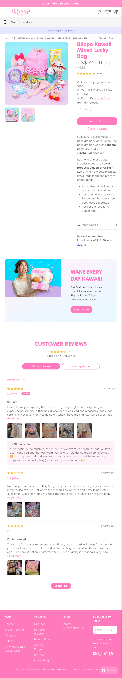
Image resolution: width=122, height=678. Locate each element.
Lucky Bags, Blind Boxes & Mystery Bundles (34, 38)
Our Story (40, 624)
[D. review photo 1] (15, 568)
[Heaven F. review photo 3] (49, 430)
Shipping (10, 635)
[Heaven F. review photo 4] (67, 430)
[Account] (100, 11)
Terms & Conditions (83, 669)
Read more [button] (14, 418)
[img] (15, 388)
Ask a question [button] (81, 366)
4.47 (69, 352)
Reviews (39, 654)
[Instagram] (100, 654)
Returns (10, 641)
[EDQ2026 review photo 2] (32, 509)
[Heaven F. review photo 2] (32, 430)
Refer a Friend (43, 639)
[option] (61, 30)
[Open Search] (5, 22)
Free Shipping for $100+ (61, 30)
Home (7, 38)
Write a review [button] (41, 366)
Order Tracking (14, 629)
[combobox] (26, 22)
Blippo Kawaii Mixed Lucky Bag (72, 38)
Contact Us (12, 624)
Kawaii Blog (41, 660)
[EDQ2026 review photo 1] (15, 509)
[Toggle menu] (5, 12)
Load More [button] (61, 585)
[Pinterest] (111, 654)
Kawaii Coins (103, 98)
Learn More (81, 309)
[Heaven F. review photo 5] (84, 430)
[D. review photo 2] (32, 568)
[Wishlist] (107, 12)
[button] (84, 73)
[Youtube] (95, 654)
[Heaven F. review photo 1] (15, 430)
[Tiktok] (105, 654)
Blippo (35, 669)
